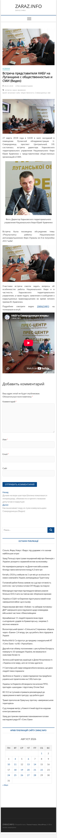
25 (15, 775)
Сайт (4, 468)
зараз (14, 90)
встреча (8, 90)
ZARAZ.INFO (28, 6)
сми (48, 93)
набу (18, 93)
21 (35, 770)
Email (5, 454)
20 (28, 770)
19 (22, 770)
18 (15, 770)
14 (35, 764)
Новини (6, 69)
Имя (5, 439)
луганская (11, 93)
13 (28, 764)
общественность (27, 93)
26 (22, 775)
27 (28, 775)
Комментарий (9, 401)
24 (8, 775)
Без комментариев (25, 86)
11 (15, 764)
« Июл (5, 785)
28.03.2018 (8, 86)
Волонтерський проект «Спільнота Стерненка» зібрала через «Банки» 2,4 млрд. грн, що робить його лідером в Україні (28, 632)
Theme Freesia (31, 824)
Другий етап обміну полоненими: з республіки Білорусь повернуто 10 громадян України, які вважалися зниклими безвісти (28, 651)
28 (35, 775)
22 (41, 770)
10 (8, 764)
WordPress (42, 824)
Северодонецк (41, 93)
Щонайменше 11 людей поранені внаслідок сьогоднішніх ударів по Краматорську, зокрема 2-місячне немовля (25, 621)
